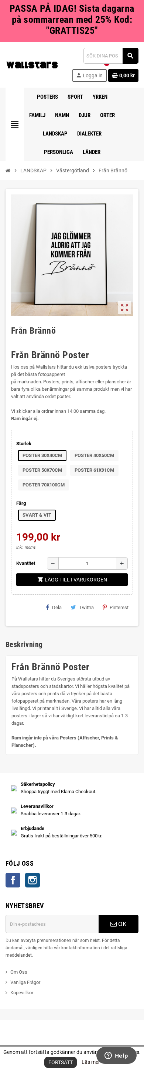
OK (122, 924)
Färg (21, 503)
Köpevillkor (21, 992)
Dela (57, 607)
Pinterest (119, 607)
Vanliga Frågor (25, 982)
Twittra (86, 607)
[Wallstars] (32, 64)
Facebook (13, 880)
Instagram (32, 880)
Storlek (23, 443)
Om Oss (18, 972)
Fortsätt (60, 1062)
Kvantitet (25, 563)
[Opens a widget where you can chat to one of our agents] (116, 1056)
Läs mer (91, 1062)
